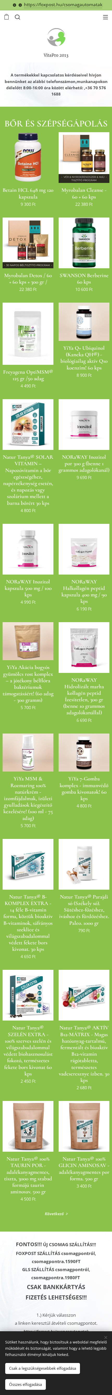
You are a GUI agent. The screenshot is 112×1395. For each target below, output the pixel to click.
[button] (17, 16)
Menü (105, 17)
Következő (54, 1213)
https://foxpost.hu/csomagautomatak (63, 5)
